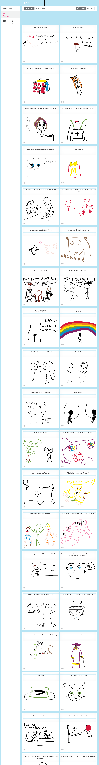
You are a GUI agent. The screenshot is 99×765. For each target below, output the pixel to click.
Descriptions (42, 8)
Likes (91, 8)
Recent (82, 8)
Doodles (30, 8)
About (54, 3)
